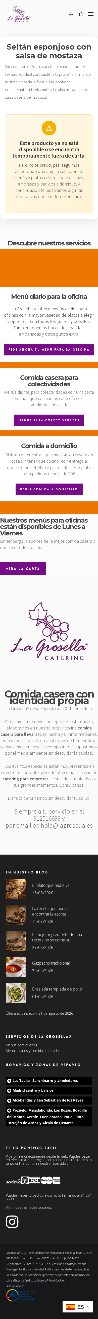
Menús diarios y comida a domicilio (33, 1050)
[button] (90, 13)
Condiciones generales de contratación (51, 1275)
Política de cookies (16, 1275)
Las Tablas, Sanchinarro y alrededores (45, 1080)
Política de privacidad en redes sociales (66, 1269)
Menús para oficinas (21, 1045)
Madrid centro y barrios (33, 1090)
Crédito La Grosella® (36, 1280)
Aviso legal (12, 1269)
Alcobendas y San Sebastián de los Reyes (48, 1100)
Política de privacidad (31, 1269)
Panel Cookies (56, 1280)
